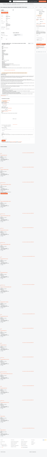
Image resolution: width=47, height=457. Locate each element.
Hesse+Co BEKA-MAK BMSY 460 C (5, 244)
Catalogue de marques (13, 446)
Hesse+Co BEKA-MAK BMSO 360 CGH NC (6, 373)
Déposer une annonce (4, 193)
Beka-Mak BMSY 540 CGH (4, 258)
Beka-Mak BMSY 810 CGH (4, 316)
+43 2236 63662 (9, 110)
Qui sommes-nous (3, 441)
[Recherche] (13, 1)
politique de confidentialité (13, 141)
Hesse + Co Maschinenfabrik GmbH (6, 100)
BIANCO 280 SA (2, 416)
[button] (31, 7)
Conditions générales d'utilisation (14, 441)
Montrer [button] (6, 110)
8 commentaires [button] (39, 16)
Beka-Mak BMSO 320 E (3, 155)
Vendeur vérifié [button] (39, 15)
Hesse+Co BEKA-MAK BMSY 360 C (5, 215)
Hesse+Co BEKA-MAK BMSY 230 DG (5, 184)
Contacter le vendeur (4, 12)
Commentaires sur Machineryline (15, 445)
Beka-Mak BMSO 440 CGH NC (4, 402)
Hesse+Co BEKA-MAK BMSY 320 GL (5, 201)
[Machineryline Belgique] (4, 1)
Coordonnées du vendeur (3, 444)
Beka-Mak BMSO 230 (3, 330)
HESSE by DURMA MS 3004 (4, 169)
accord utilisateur (20, 141)
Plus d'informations (38, 24)
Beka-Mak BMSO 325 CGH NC (4, 359)
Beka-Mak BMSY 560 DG (3, 272)
